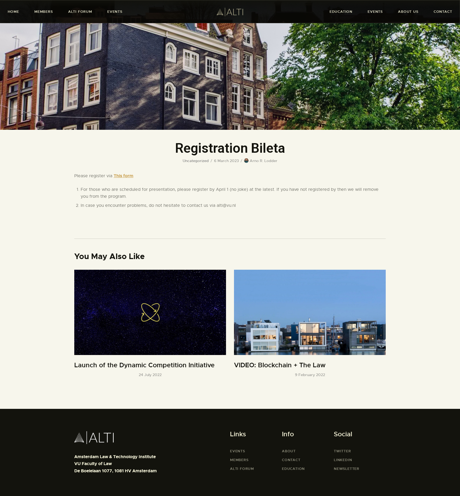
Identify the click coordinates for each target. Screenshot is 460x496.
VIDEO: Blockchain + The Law (280, 365)
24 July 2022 (150, 374)
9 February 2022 (310, 374)
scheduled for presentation (147, 189)
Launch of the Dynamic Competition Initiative (144, 365)
